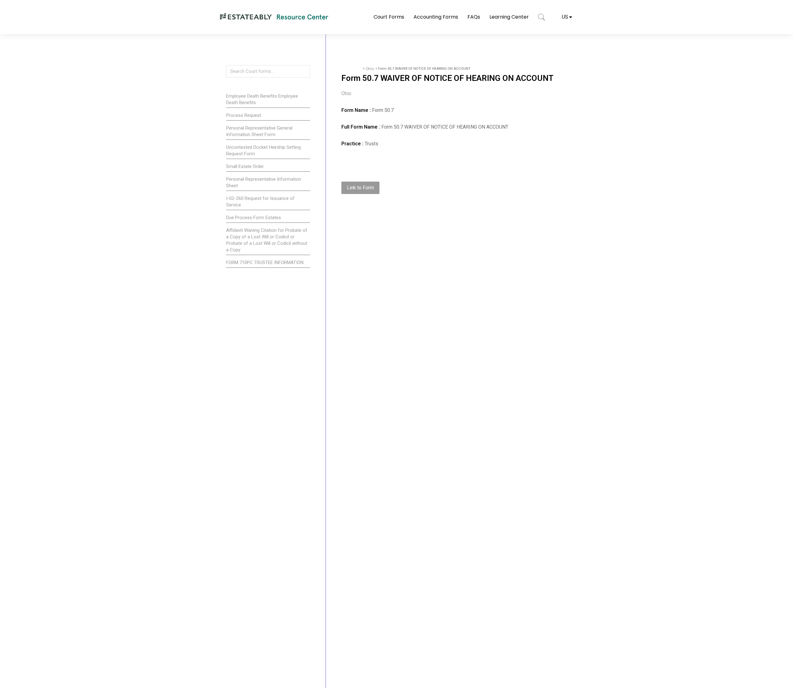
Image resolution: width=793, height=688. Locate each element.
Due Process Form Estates (253, 217)
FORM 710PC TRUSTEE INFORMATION (265, 262)
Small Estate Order (245, 166)
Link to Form (360, 188)
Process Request (243, 115)
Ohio (370, 68)
